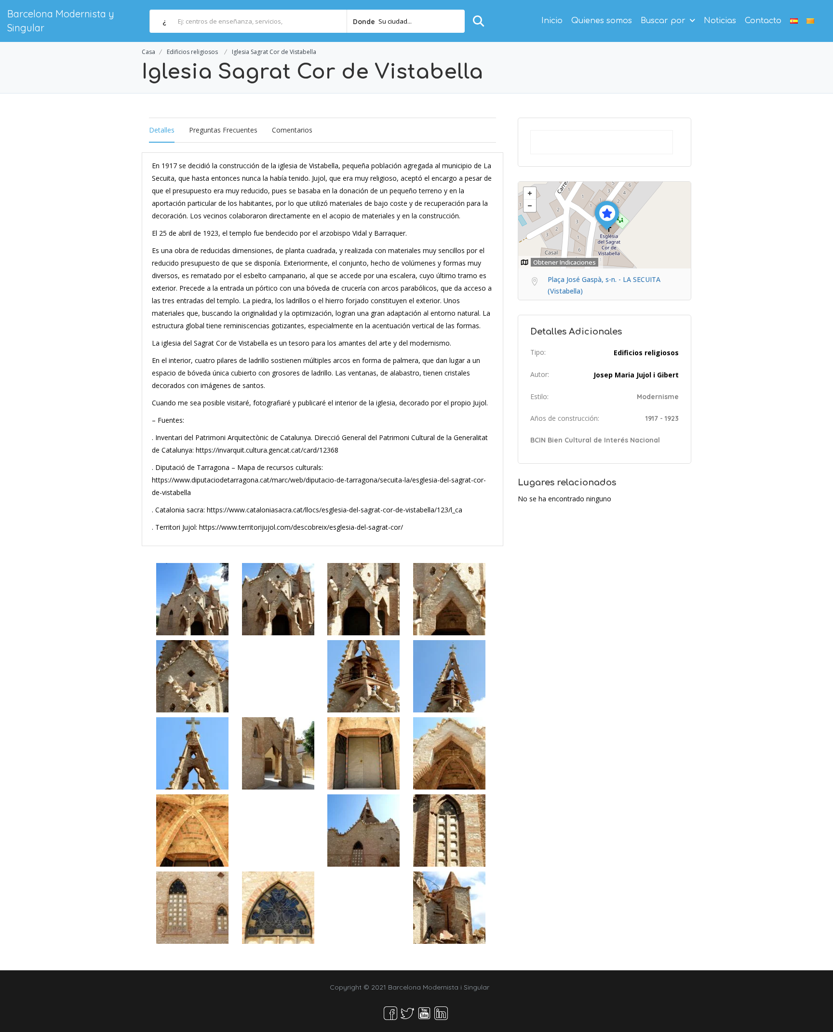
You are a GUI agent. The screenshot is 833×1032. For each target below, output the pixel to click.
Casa (148, 52)
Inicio (552, 20)
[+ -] (604, 225)
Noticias (720, 20)
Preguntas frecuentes (223, 129)
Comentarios (292, 129)
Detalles (162, 129)
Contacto (763, 20)
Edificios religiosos (192, 52)
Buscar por (663, 20)
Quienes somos (601, 20)
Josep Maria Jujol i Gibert (636, 374)
